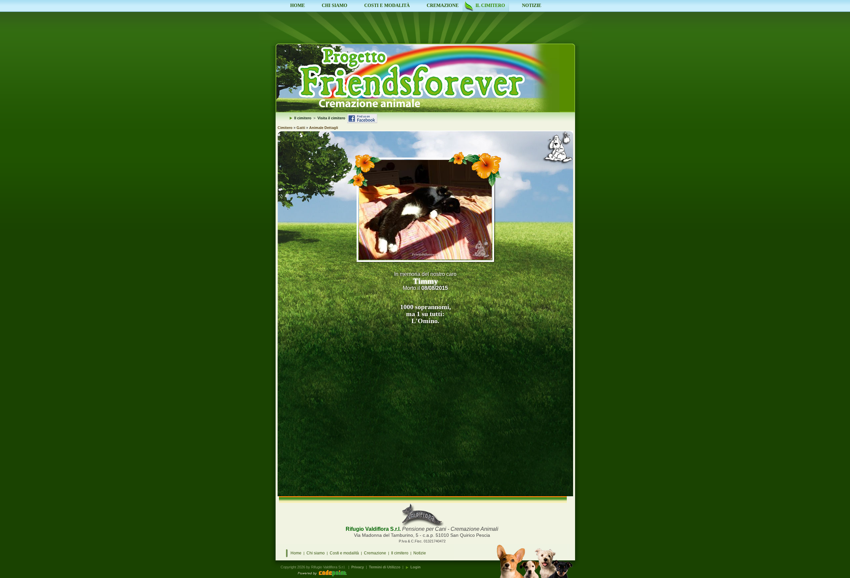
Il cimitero (399, 553)
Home (296, 553)
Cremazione (375, 553)
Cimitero (285, 128)
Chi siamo (315, 553)
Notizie (419, 553)
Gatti (301, 128)
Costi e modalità (344, 553)
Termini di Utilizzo (384, 567)
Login (415, 567)
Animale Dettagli (323, 128)
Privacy (357, 567)
